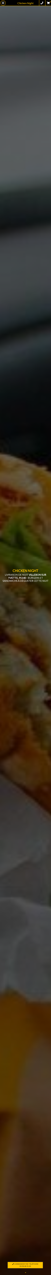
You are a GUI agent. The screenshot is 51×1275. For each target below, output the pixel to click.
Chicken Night (25, 3)
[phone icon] (41, 3)
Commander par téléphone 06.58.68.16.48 (26, 1265)
